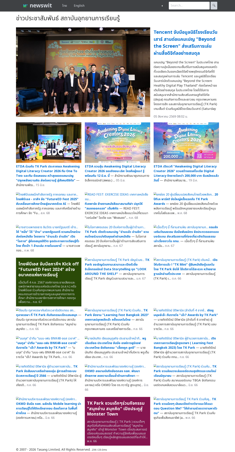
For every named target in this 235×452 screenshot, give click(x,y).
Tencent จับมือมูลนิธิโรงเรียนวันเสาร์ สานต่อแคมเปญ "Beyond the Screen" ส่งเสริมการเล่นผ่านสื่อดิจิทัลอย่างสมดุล (185, 43)
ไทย (64, 5)
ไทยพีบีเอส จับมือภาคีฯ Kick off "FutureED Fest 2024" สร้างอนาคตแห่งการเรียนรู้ (48, 269)
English (79, 5)
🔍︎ (213, 5)
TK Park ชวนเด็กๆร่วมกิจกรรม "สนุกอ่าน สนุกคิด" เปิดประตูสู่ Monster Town (116, 408)
